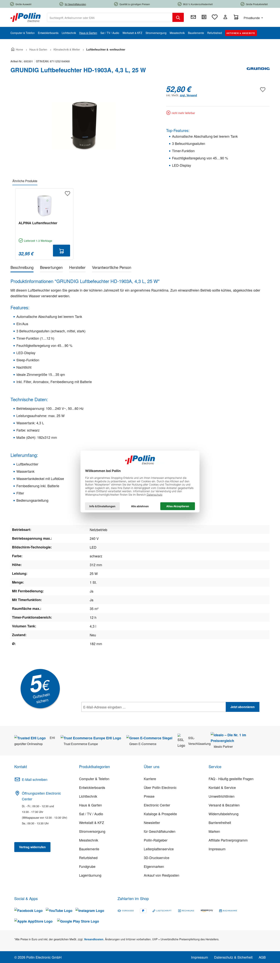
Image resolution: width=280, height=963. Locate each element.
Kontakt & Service (222, 787)
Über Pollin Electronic (160, 787)
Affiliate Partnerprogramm (228, 840)
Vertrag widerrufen (32, 847)
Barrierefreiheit (220, 822)
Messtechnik (88, 840)
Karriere (150, 778)
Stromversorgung (92, 831)
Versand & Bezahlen (224, 804)
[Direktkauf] (204, 17)
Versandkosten (93, 939)
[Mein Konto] (225, 17)
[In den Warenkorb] (61, 250)
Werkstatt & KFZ (91, 822)
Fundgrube (87, 866)
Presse (149, 796)
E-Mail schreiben (34, 779)
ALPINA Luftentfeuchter (37, 222)
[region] (84, 125)
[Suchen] (178, 17)
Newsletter (152, 822)
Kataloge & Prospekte (160, 813)
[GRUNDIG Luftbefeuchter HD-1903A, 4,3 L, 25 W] (84, 125)
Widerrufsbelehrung (223, 813)
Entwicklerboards (92, 787)
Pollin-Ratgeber (155, 840)
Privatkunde (252, 18)
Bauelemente (89, 848)
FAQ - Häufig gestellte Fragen (231, 778)
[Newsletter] (193, 17)
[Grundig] (258, 71)
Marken (214, 831)
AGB (262, 957)
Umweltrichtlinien (221, 796)
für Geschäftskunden (159, 831)
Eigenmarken (154, 866)
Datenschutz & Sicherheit (233, 957)
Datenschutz (106, 715)
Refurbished (88, 857)
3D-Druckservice (156, 857)
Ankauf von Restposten (161, 875)
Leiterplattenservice (159, 848)
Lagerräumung (90, 875)
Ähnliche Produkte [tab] (24, 181)
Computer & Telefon (94, 778)
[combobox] (110, 17)
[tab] (22, 268)
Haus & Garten (90, 804)
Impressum (217, 848)
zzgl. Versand (188, 95)
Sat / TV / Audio (91, 813)
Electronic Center (157, 804)
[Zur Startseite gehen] (25, 16)
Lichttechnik (88, 796)
